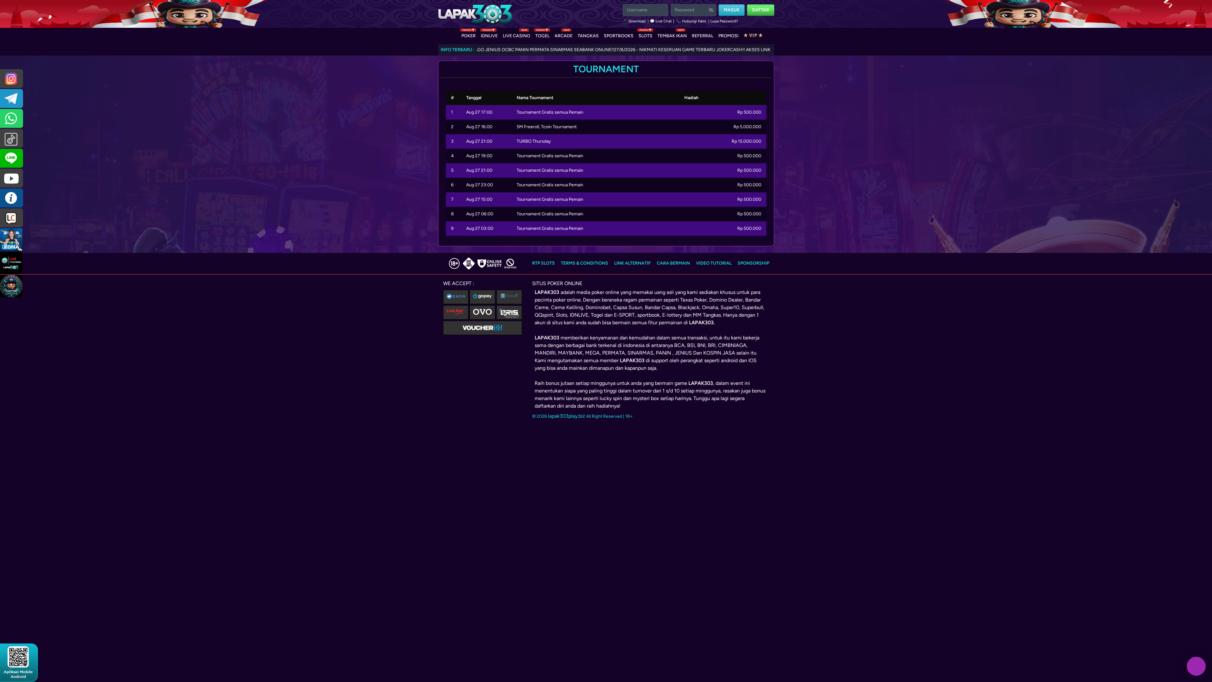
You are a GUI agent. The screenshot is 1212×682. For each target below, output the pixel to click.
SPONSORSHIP (753, 263)
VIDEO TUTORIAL (714, 263)
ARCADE (564, 34)
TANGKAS (588, 36)
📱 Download (634, 21)
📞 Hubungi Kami (691, 21)
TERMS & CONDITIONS (584, 263)
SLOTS (645, 34)
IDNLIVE (489, 34)
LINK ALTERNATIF (632, 263)
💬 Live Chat (661, 21)
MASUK (732, 10)
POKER (468, 34)
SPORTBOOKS (618, 36)
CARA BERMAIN (673, 263)
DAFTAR (760, 10)
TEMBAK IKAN (672, 34)
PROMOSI (728, 36)
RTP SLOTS (543, 263)
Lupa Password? (724, 21)
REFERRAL (702, 36)
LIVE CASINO (516, 34)
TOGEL (542, 34)
